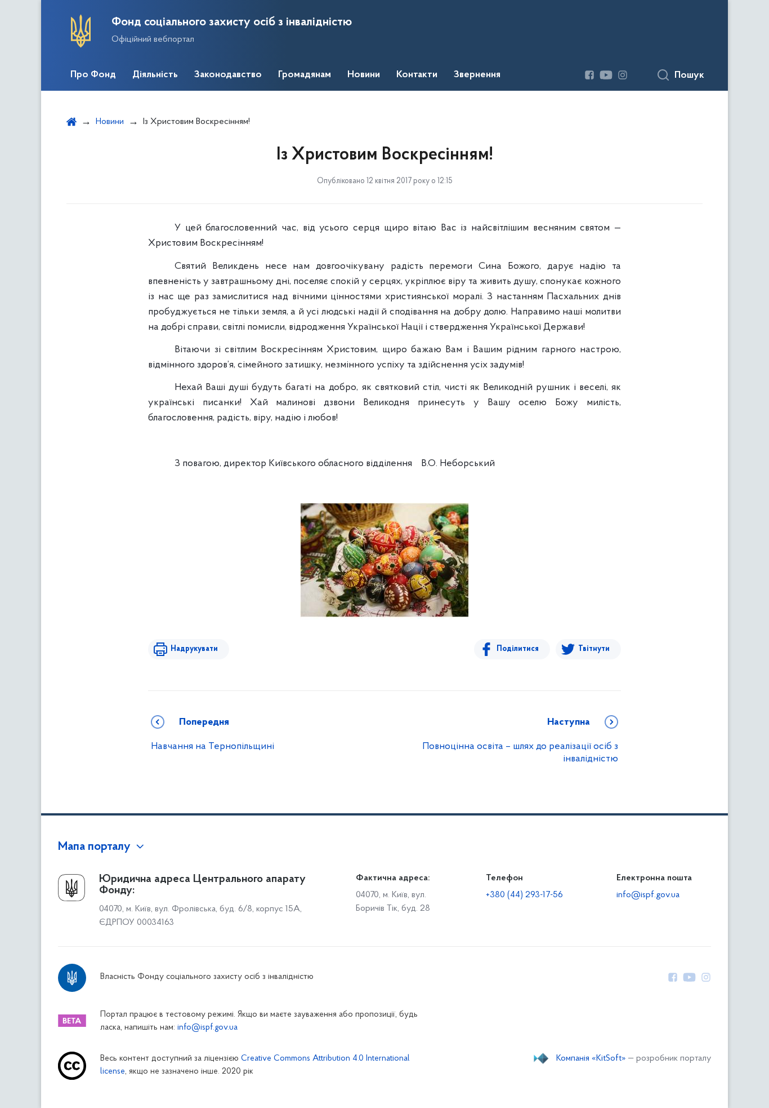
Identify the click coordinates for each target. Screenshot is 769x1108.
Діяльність (155, 75)
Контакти (416, 75)
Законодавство (228, 75)
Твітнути (594, 649)
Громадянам (304, 75)
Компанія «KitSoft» (591, 1058)
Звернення (477, 75)
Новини (363, 75)
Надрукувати (194, 649)
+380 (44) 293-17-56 (524, 894)
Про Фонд (93, 75)
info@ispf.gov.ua (647, 894)
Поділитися (518, 649)
